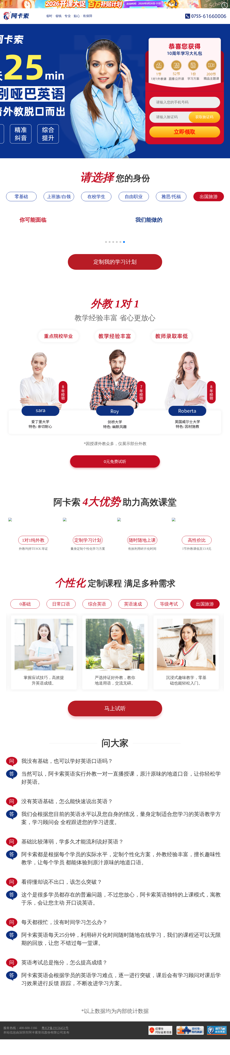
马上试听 (115, 708)
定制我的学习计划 (115, 262)
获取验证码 (204, 117)
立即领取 (184, 132)
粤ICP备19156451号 (55, 1028)
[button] (106, 242)
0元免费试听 (115, 461)
